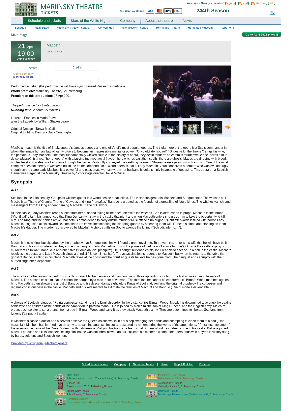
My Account (259, 3)
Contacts (204, 364)
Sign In (230, 3)
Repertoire (227, 27)
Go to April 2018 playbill (262, 34)
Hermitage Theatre (168, 27)
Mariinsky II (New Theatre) (73, 27)
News (187, 21)
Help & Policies (183, 364)
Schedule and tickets (44, 21)
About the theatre (159, 21)
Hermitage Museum (200, 27)
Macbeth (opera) (56, 343)
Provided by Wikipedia (27, 343)
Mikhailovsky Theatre (135, 27)
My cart (243, 3)
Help (271, 3)
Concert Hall (106, 27)
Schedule (21, 27)
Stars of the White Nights (90, 21)
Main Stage (42, 27)
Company (127, 21)
